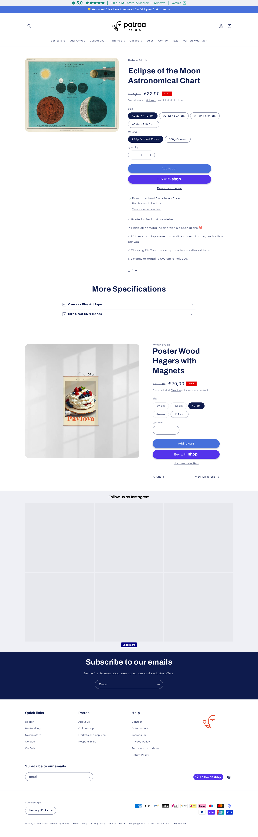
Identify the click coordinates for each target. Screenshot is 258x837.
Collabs (30, 741)
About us (84, 722)
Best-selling (32, 728)
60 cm (196, 406)
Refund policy (80, 823)
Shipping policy (137, 823)
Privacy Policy (141, 741)
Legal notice (179, 823)
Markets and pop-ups (92, 735)
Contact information (158, 823)
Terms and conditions (145, 748)
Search (30, 722)
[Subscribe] (158, 684)
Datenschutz (140, 728)
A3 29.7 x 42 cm (143, 116)
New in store (33, 735)
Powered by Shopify (59, 824)
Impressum (139, 735)
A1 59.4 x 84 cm (205, 116)
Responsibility (87, 741)
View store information (146, 209)
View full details (205, 476)
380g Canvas (178, 139)
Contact (137, 722)
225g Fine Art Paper (145, 139)
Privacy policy (98, 823)
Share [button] (136, 270)
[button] (29, 26)
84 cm (163, 415)
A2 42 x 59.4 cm (174, 116)
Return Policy (140, 755)
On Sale (30, 748)
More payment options (169, 188)
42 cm (181, 406)
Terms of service (116, 823)
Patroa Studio (41, 824)
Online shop (86, 728)
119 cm (180, 414)
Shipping (151, 100)
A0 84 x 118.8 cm (143, 124)
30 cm (163, 406)
